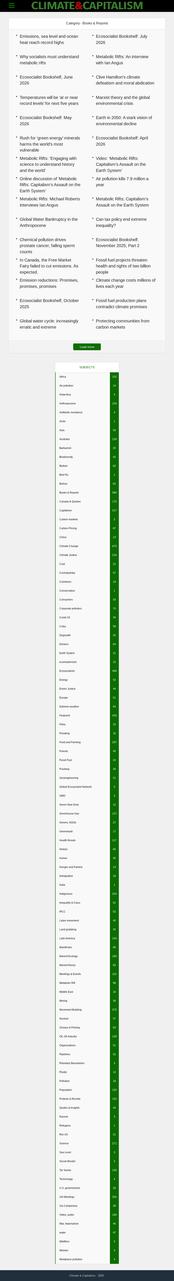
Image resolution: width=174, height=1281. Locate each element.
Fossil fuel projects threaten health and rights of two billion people (123, 266)
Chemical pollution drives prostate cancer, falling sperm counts (47, 245)
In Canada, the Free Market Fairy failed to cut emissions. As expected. (49, 266)
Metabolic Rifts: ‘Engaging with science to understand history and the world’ (48, 164)
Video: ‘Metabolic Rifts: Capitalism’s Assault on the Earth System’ (121, 164)
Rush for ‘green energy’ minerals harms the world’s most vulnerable (50, 144)
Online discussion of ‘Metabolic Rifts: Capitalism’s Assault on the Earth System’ (50, 184)
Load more (87, 347)
